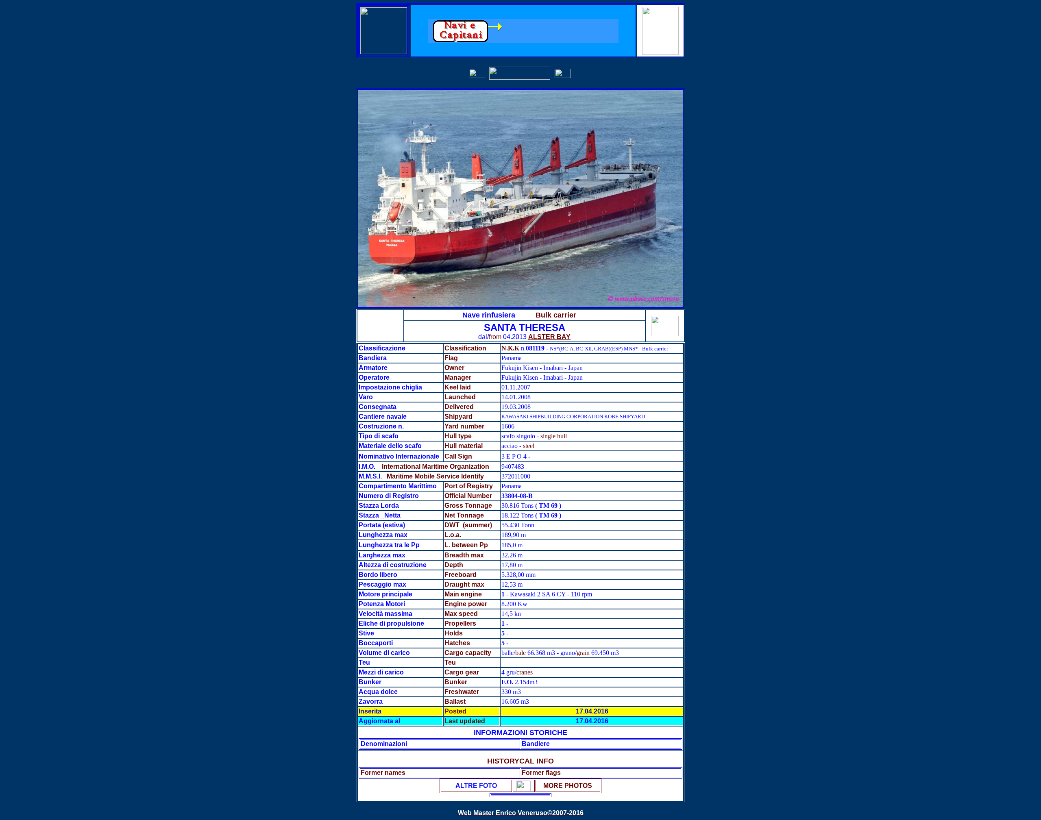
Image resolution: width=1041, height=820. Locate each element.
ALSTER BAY (549, 336)
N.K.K (511, 348)
